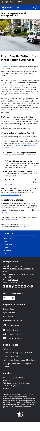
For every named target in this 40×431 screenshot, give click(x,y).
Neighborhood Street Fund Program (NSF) (18, 365)
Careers (5, 241)
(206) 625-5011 (11, 176)
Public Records (8, 316)
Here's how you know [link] (8, 3)
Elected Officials (8, 309)
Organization (7, 244)
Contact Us (7, 238)
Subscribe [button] (8, 298)
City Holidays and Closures (12, 320)
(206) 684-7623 (13, 280)
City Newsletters (12, 330)
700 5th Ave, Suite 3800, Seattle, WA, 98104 (19, 270)
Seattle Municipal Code (9, 67)
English (17, 7)
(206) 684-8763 (25, 227)
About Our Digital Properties (13, 378)
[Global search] (33, 7)
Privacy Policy (8, 380)
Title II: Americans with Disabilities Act (16, 383)
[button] (37, 2)
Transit (8, 349)
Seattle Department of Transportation (13, 14)
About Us (8, 233)
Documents (7, 250)
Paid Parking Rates (12, 356)
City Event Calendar (13, 326)
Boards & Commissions (15, 338)
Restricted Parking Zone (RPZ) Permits (18, 353)
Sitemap (6, 389)
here (6, 157)
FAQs (5, 254)
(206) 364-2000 (19, 145)
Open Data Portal (9, 313)
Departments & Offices (15, 334)
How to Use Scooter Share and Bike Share (20, 360)
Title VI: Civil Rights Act (11, 386)
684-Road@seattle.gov (15, 283)
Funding (6, 247)
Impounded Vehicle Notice (10, 195)
